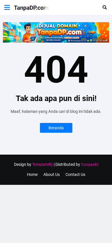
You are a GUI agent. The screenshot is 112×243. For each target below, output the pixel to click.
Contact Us (75, 174)
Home (32, 174)
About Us (51, 174)
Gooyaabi (89, 164)
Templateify (42, 164)
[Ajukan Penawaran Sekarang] (56, 41)
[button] (7, 7)
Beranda (56, 128)
